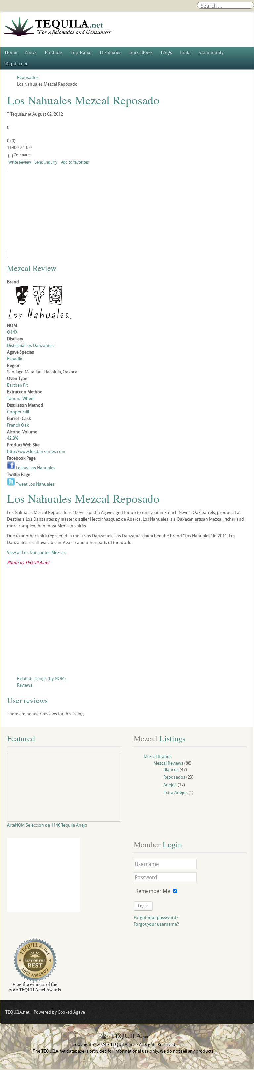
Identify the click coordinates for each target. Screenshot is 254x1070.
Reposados (174, 777)
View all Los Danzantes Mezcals (36, 552)
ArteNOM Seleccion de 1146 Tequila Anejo (47, 825)
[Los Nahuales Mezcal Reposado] (67, 211)
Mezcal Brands (158, 756)
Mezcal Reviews (168, 763)
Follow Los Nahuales (35, 468)
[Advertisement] (127, 621)
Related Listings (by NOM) (41, 678)
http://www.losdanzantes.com (36, 451)
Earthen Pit (17, 385)
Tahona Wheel (20, 398)
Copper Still (18, 412)
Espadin (14, 359)
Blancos (171, 769)
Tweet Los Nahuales (34, 484)
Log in (143, 905)
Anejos (170, 785)
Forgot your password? (156, 917)
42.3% (13, 438)
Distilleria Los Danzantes (30, 345)
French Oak (18, 425)
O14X (12, 332)
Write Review (19, 162)
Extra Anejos (175, 792)
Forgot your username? (156, 924)
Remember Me (152, 891)
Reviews (24, 685)
